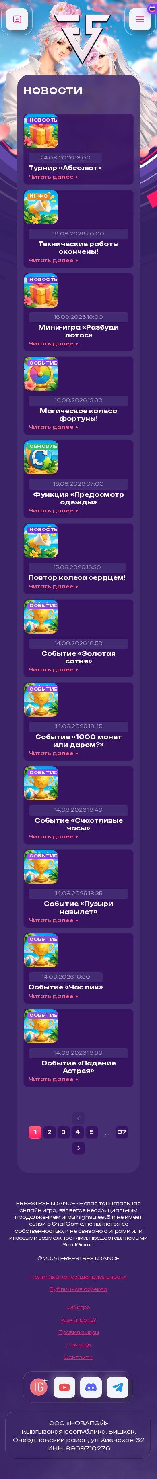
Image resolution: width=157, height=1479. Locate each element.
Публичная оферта (78, 1289)
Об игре (78, 1307)
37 (122, 1132)
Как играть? (78, 1320)
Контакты (78, 1357)
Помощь (78, 1345)
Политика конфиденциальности (79, 1277)
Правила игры (78, 1332)
